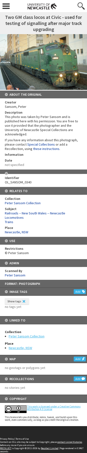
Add (77, 291)
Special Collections (41, 144)
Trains (9, 222)
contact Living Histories (69, 442)
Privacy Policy (7, 438)
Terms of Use (22, 438)
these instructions (46, 149)
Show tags (14, 301)
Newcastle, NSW (20, 348)
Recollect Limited (49, 448)
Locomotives (14, 217)
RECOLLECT (5, 448)
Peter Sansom (15, 275)
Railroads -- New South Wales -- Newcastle (35, 213)
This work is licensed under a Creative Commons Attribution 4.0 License (53, 408)
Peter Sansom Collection (26, 336)
